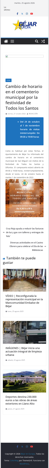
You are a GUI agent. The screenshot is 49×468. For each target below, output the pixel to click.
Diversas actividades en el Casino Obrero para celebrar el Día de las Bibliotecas (26, 246)
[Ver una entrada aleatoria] (43, 41)
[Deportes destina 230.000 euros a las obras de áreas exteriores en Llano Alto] (24, 371)
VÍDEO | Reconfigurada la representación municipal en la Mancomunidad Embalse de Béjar (24, 301)
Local (8, 80)
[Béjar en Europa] (6, 41)
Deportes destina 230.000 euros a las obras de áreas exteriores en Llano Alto (21, 400)
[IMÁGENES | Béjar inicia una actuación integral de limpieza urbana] (24, 322)
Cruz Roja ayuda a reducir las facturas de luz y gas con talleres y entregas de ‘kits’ (25, 232)
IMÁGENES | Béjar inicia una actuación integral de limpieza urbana (23, 351)
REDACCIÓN (33, 114)
